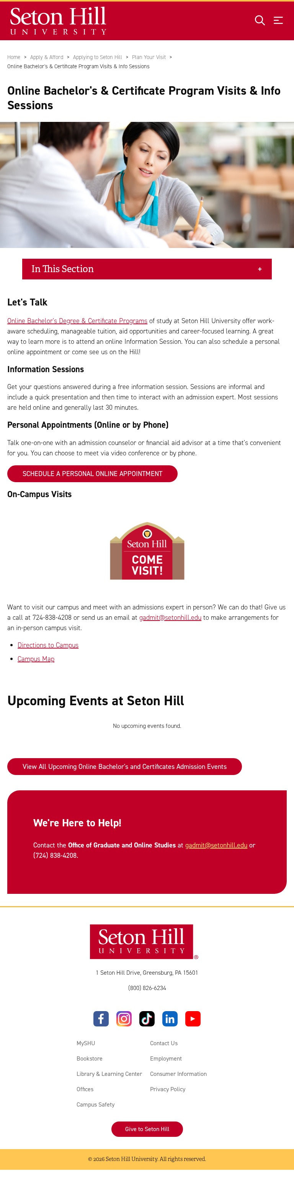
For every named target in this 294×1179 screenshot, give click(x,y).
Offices (85, 1089)
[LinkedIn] (170, 1018)
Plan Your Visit (149, 57)
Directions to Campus (48, 645)
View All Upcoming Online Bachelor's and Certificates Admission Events (125, 766)
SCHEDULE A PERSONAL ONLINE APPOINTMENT (92, 473)
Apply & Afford (46, 57)
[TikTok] (147, 1018)
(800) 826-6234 (147, 988)
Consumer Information (178, 1074)
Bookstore (90, 1058)
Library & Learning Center (109, 1074)
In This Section (62, 269)
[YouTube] (193, 1018)
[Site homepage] (58, 21)
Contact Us (164, 1043)
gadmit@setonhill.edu (170, 617)
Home (13, 57)
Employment (166, 1058)
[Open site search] (260, 21)
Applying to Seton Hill (97, 57)
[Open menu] (278, 21)
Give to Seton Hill (147, 1129)
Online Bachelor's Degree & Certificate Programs (77, 320)
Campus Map (36, 658)
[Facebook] (101, 1018)
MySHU (86, 1043)
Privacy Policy (167, 1089)
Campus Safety (95, 1104)
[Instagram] (124, 1018)
